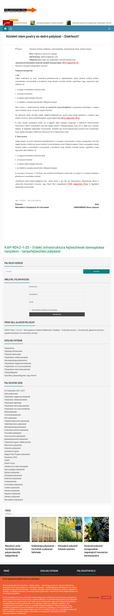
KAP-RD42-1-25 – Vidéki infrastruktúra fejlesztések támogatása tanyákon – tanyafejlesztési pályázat (54, 249)
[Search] (109, 29)
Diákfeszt (23, 200)
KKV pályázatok (10, 418)
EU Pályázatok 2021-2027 (14, 391)
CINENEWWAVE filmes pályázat (86, 205)
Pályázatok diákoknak (12, 403)
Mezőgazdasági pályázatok (15, 427)
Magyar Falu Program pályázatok (17, 454)
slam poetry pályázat (34, 200)
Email (31, 302)
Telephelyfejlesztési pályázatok (16, 421)
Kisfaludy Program (11, 451)
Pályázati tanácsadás (12, 354)
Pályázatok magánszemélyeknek (17, 397)
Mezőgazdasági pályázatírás (15, 360)
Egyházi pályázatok (11, 472)
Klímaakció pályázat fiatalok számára (35, 23)
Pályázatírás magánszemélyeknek (17, 363)
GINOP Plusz (9, 463)
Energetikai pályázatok (13, 475)
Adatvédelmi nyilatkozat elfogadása (44, 310)
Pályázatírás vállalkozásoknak (16, 357)
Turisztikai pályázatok (12, 433)
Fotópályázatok (10, 481)
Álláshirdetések (10, 412)
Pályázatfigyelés (11, 372)
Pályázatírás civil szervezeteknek (17, 366)
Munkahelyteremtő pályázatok (16, 439)
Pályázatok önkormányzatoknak (16, 406)
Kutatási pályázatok (12, 491)
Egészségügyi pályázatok (14, 469)
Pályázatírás (9, 348)
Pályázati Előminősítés (13, 351)
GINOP (7, 460)
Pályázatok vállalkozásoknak (15, 400)
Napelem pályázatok (12, 494)
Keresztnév (33, 287)
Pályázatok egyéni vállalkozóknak (17, 442)
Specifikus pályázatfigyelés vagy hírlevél (20, 376)
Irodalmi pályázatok (12, 488)
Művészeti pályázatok (13, 445)
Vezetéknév (33, 294)
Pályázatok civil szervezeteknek (17, 409)
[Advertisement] (57, 227)
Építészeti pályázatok (12, 478)
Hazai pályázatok (11, 394)
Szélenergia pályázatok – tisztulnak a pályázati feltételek (43, 549)
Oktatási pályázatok (12, 497)
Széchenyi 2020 (10, 457)
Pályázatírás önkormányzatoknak (17, 369)
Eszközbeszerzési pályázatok (16, 430)
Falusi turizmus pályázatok (14, 436)
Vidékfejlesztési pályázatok (15, 424)
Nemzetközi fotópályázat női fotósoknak (32, 205)
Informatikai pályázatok (13, 485)
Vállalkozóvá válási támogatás (16, 466)
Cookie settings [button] (93, 597)
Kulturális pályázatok (12, 448)
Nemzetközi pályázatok (13, 500)
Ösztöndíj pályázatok (12, 415)
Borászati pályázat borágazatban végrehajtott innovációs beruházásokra (84, 23)
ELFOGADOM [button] (106, 597)
